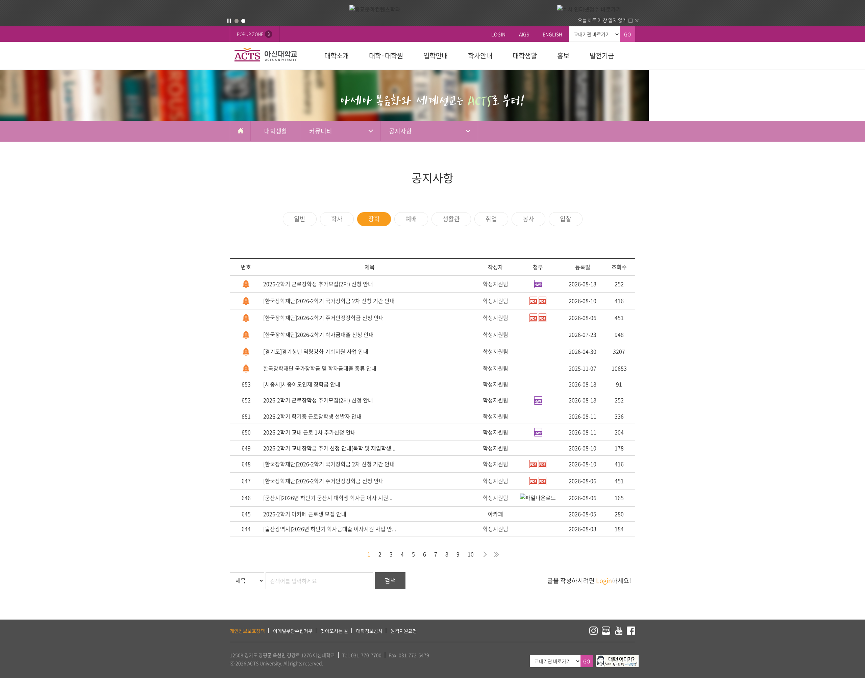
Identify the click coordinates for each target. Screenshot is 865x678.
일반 (299, 218)
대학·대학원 (386, 55)
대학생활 (525, 55)
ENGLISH (552, 34)
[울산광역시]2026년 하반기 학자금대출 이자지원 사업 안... (329, 529)
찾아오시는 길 (334, 630)
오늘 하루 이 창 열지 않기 (602, 20)
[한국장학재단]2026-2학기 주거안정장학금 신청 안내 (323, 317)
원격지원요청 (404, 630)
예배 (411, 218)
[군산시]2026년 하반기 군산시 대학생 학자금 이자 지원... (327, 498)
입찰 (565, 218)
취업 (491, 218)
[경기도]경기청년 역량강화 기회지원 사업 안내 (315, 351)
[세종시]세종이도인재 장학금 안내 (301, 384)
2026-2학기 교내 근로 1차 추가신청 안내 (309, 432)
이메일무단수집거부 (293, 630)
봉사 (528, 218)
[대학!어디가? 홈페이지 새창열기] (617, 658)
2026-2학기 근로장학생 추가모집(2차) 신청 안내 (318, 284)
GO (627, 34)
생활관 (451, 218)
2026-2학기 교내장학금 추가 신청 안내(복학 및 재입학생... (329, 448)
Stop (229, 20)
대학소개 (336, 55)
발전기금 (602, 55)
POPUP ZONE (253, 34)
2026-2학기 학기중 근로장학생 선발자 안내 (312, 416)
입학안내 (435, 55)
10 (471, 554)
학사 (337, 218)
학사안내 (480, 55)
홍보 (563, 55)
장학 (374, 218)
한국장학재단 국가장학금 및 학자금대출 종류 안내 (319, 368)
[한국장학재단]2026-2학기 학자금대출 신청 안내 (318, 334)
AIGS (524, 34)
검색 (390, 580)
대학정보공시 (369, 630)
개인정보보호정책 (247, 630)
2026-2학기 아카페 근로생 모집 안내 (304, 514)
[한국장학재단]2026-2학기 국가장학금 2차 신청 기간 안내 (329, 301)
